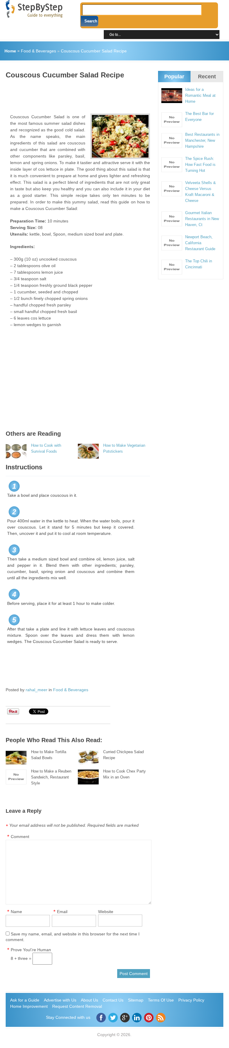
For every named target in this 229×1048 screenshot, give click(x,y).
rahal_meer (36, 689)
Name (16, 912)
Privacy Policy (191, 1000)
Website (105, 911)
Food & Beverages (38, 51)
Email (62, 912)
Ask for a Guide (24, 1000)
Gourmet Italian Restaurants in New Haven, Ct (202, 219)
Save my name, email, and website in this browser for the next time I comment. (73, 937)
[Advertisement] (114, 94)
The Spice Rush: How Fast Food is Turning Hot (200, 164)
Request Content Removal (77, 1006)
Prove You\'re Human (31, 950)
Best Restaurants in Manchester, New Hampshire (202, 140)
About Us (89, 1000)
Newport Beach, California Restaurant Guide (200, 243)
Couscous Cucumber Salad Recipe (94, 51)
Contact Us (113, 1000)
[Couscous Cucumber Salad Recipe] (120, 136)
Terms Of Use (161, 1000)
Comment (20, 837)
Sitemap (135, 1000)
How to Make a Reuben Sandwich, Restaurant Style (51, 777)
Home (10, 51)
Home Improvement (29, 1006)
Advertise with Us (60, 1000)
